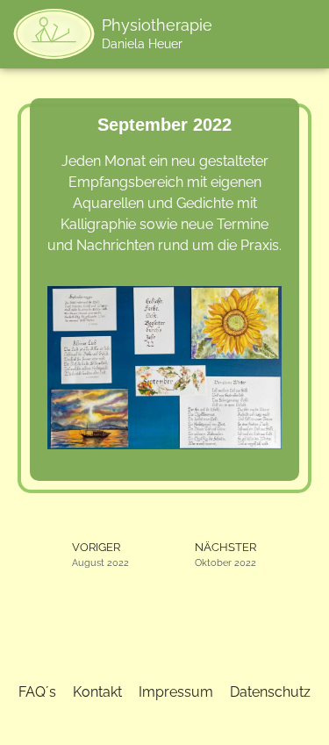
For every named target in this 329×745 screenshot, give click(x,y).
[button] (251, 33)
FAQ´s (37, 692)
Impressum (176, 692)
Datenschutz (270, 692)
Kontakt (97, 692)
